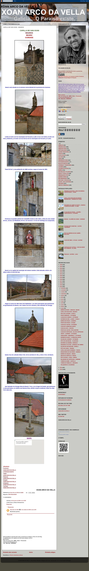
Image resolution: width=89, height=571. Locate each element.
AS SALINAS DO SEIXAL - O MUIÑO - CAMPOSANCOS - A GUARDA (72, 213)
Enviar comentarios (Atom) (16, 555)
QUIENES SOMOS (62, 176)
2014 (61, 286)
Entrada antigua (50, 552)
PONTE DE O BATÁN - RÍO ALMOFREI (69, 330)
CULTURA (60, 156)
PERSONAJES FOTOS (63, 175)
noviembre (63, 290)
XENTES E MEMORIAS (63, 185)
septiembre (64, 293)
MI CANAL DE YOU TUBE (64, 405)
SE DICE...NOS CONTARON (64, 181)
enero (62, 308)
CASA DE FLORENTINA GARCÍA (68, 326)
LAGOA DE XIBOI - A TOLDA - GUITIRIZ (73, 240)
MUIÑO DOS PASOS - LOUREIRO (68, 320)
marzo (62, 304)
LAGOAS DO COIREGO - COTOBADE (69, 317)
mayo (62, 301)
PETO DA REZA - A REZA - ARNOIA (69, 357)
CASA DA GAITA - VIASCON (67, 328)
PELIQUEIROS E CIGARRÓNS (67, 364)
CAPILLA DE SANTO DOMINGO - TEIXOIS (70, 350)
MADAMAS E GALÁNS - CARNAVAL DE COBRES (72, 344)
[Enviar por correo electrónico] (29, 492)
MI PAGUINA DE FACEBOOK (64, 400)
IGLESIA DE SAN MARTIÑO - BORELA (69, 346)
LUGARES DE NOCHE (63, 168)
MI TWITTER (61, 416)
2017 (61, 281)
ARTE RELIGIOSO (12, 494)
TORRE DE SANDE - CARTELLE (68, 361)
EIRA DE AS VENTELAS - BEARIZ (68, 355)
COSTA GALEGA (62, 155)
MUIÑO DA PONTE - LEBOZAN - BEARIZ (70, 309)
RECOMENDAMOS (62, 178)
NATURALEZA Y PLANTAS (64, 171)
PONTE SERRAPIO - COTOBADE (68, 315)
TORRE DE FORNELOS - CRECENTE (69, 362)
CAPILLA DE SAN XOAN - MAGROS (69, 311)
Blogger (69, 560)
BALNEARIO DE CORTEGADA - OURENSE (70, 359)
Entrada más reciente (10, 552)
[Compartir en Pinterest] (34, 492)
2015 (61, 284)
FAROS (60, 158)
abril (62, 302)
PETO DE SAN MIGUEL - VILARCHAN (69, 341)
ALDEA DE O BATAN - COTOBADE (69, 324)
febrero (63, 306)
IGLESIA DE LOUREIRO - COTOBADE (69, 339)
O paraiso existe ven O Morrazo (63, 431)
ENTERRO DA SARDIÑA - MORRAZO (69, 342)
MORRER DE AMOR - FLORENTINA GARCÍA (71, 337)
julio (62, 297)
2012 (61, 369)
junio (62, 299)
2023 (61, 270)
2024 (61, 268)
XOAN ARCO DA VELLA (17, 6)
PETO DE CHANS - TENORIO (67, 348)
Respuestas (11, 507)
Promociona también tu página (63, 434)
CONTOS (60, 153)
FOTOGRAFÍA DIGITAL (63, 161)
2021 (61, 273)
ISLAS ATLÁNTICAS (63, 163)
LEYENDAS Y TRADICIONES (64, 165)
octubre (63, 291)
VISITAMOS (61, 183)
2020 (61, 275)
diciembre (63, 288)
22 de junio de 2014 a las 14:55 (18, 500)
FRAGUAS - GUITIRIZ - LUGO (71, 254)
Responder (9, 504)
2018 (61, 279)
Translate (69, 118)
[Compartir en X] (31, 492)
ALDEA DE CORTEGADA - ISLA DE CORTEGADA (72, 331)
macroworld (53, 560)
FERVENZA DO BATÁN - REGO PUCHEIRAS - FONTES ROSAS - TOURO (74, 192)
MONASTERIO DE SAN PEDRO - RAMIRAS (70, 351)
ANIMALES (60, 145)
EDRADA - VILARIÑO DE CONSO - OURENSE (74, 219)
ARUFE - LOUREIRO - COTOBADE (69, 333)
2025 (61, 266)
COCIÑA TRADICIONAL (63, 151)
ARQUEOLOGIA (62, 146)
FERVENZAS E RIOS (63, 160)
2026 (61, 264)
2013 (61, 367)
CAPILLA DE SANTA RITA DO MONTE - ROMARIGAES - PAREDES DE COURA (73, 199)
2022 (61, 272)
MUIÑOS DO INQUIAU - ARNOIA (68, 353)
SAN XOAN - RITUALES (63, 180)
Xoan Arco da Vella (14, 509)
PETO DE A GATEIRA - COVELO (68, 313)
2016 (61, 282)
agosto (63, 295)
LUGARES (60, 166)
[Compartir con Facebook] (33, 492)
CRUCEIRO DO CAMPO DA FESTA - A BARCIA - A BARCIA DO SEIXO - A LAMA (74, 206)
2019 (61, 277)
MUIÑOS (60, 170)
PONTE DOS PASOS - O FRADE (68, 322)
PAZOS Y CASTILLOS (63, 173)
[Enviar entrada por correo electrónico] (26, 492)
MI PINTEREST (61, 394)
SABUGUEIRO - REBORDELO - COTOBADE (71, 335)
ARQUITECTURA (62, 148)
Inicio (31, 552)
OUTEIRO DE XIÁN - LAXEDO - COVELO (70, 319)
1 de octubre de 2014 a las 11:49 (28, 509)
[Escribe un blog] (30, 492)
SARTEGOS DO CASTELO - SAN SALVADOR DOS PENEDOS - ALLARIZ (74, 248)
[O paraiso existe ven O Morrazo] (59, 433)
